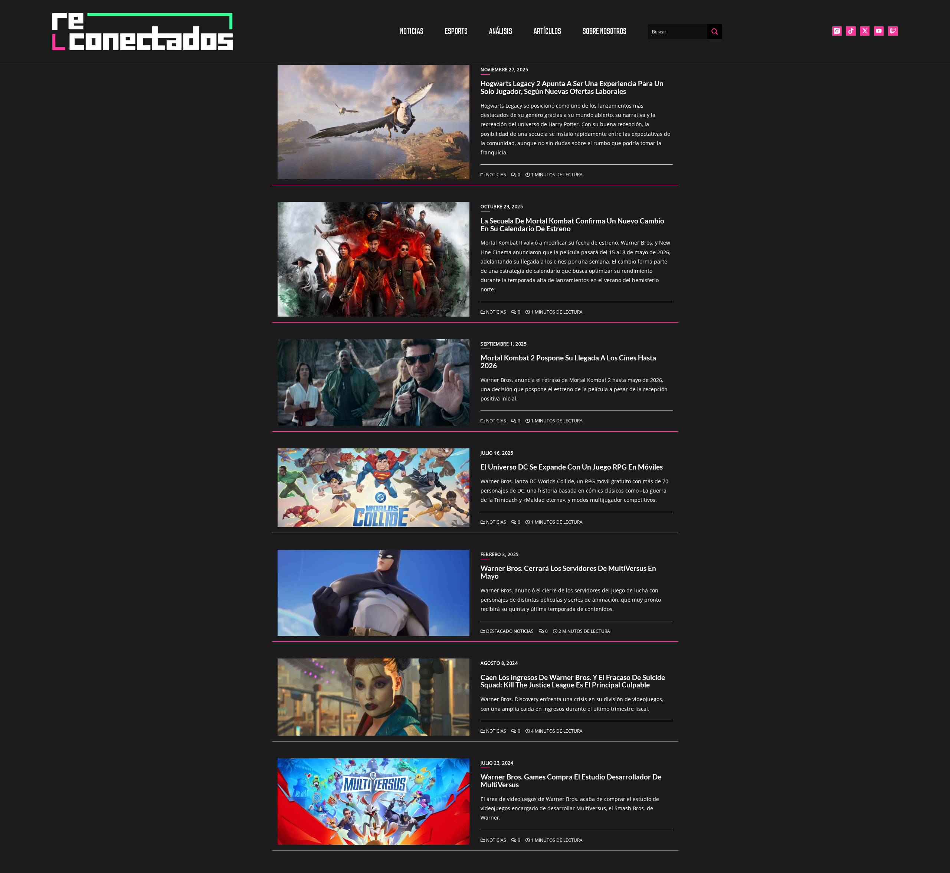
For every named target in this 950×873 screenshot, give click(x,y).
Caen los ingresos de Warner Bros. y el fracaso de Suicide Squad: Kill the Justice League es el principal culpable (573, 681)
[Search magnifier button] (714, 31)
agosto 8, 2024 (499, 663)
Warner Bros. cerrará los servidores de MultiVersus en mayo (568, 572)
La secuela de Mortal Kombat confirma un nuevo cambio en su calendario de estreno (572, 224)
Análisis (500, 31)
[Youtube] (879, 31)
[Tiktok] (851, 31)
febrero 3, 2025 (500, 554)
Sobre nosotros (604, 31)
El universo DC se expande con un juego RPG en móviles (572, 466)
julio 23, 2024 (497, 763)
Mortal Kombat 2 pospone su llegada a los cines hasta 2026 (568, 361)
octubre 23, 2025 (502, 206)
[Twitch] (893, 31)
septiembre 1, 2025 (504, 344)
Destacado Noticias (509, 631)
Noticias (411, 31)
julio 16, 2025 (497, 453)
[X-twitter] (865, 31)
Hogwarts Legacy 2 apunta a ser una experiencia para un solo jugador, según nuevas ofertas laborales (572, 87)
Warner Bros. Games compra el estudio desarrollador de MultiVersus (571, 780)
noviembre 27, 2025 (504, 69)
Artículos (547, 31)
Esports (456, 31)
